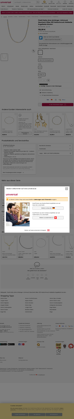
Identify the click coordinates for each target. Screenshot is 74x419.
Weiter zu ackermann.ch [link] (46, 217)
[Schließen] (66, 189)
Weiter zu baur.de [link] (46, 208)
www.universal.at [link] (36, 230)
